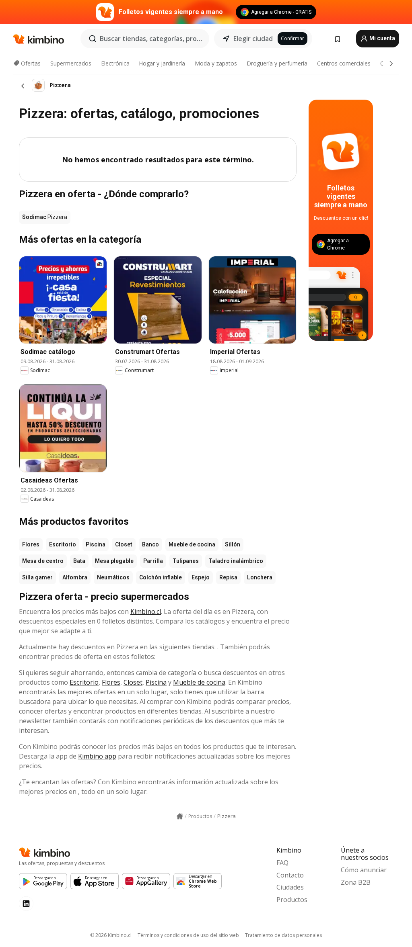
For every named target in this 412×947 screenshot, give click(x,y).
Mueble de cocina (192, 544)
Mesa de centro (43, 561)
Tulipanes (186, 561)
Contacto (290, 875)
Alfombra (74, 577)
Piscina (95, 544)
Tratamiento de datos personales (283, 935)
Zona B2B (356, 882)
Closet (123, 544)
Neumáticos (113, 577)
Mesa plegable (114, 561)
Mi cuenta (381, 38)
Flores (30, 544)
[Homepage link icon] (180, 816)
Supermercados (70, 63)
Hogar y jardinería (162, 63)
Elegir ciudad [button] (253, 38)
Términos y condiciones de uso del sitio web (188, 935)
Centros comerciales (344, 63)
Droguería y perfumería (277, 63)
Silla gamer (37, 577)
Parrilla (153, 561)
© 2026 (111, 935)
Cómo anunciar (364, 869)
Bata (79, 561)
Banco (150, 544)
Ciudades (290, 887)
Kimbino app (97, 756)
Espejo (201, 577)
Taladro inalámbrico (235, 561)
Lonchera (259, 577)
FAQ (282, 862)
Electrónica (115, 63)
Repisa (228, 577)
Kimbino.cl (145, 611)
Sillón (232, 544)
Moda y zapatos (216, 63)
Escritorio (62, 544)
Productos (291, 899)
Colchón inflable (160, 577)
